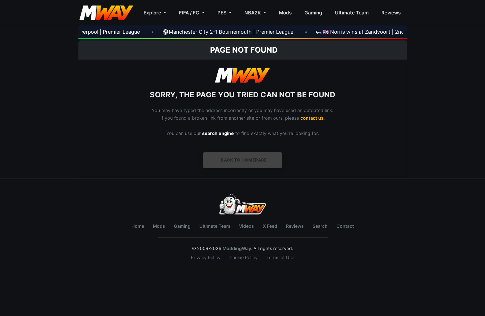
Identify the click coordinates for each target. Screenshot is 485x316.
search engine (218, 133)
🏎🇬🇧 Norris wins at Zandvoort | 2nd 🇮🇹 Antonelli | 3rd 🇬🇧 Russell (378, 32)
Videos (246, 226)
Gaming (313, 13)
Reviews (391, 13)
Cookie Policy (243, 257)
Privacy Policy (206, 257)
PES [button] (222, 13)
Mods (285, 13)
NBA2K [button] (253, 13)
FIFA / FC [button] (189, 13)
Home (137, 226)
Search (320, 226)
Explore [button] (153, 13)
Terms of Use (280, 257)
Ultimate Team (352, 13)
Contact (345, 226)
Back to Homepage (244, 160)
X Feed (270, 226)
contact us (312, 118)
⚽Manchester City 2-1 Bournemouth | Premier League (212, 32)
